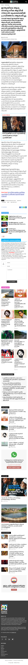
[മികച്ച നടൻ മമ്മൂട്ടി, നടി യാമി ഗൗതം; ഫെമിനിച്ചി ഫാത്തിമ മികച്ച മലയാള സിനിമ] (4, 569)
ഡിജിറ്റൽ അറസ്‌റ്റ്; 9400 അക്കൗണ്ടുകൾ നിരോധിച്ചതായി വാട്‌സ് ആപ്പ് (17, 218)
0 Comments (4, 207)
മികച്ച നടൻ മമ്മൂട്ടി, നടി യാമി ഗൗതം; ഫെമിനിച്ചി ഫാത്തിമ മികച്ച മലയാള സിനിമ (17, 569)
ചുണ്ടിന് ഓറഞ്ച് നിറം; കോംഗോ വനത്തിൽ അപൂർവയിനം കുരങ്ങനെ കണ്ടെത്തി (14, 379)
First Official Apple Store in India (10, 200)
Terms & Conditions (8, 660)
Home (2, 5)
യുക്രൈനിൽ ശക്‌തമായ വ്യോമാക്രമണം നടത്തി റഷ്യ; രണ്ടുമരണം (5, 302)
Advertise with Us (4, 654)
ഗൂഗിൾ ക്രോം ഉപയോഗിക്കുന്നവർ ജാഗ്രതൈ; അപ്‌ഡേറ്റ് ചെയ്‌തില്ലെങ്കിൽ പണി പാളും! (17, 231)
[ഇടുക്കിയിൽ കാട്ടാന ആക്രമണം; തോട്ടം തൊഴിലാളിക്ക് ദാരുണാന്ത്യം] (7, 334)
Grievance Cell (3, 651)
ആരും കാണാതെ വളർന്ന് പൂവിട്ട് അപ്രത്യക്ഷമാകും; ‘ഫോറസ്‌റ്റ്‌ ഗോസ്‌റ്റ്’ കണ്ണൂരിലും (14, 393)
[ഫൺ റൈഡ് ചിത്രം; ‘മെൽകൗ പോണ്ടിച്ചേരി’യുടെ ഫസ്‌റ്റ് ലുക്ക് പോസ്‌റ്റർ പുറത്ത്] (4, 546)
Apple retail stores (14, 202)
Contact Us (13, 632)
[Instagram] (5, 639)
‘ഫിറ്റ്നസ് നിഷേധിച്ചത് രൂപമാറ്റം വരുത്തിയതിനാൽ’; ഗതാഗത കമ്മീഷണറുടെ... (20, 303)
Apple (8, 202)
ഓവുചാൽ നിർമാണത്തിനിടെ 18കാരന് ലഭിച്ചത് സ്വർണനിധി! (12, 384)
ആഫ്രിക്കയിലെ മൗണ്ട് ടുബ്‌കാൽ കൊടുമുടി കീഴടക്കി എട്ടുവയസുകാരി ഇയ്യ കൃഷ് (14, 398)
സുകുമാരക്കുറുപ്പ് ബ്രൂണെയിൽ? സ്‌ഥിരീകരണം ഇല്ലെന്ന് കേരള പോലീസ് (6, 323)
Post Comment (12, 281)
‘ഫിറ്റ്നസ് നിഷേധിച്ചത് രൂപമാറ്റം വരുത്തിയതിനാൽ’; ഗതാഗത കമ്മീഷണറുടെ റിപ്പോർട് (17, 419)
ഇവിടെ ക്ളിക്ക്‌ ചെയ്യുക (14, 467)
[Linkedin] (9, 639)
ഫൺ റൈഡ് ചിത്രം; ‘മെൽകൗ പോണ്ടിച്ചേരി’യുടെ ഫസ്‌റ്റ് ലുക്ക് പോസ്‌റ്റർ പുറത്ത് (18, 545)
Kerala (2, 647)
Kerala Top (16, 328)
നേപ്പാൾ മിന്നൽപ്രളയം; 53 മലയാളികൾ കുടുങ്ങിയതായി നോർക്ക (19, 343)
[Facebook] (2, 639)
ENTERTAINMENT (6, 533)
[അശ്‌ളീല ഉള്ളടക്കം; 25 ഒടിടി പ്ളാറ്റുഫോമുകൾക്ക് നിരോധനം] (4, 224)
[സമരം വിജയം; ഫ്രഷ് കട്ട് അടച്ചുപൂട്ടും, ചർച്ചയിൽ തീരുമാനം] (4, 444)
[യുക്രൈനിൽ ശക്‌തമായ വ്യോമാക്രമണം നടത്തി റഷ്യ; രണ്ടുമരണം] (7, 293)
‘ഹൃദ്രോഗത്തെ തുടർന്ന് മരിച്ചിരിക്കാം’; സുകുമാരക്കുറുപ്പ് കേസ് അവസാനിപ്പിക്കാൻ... (20, 363)
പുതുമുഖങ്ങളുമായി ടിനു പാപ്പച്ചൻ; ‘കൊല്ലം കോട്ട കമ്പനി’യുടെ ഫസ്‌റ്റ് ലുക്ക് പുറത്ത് (16, 554)
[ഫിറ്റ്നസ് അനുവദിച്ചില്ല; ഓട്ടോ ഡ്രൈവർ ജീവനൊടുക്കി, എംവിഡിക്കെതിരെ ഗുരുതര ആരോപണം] (20, 314)
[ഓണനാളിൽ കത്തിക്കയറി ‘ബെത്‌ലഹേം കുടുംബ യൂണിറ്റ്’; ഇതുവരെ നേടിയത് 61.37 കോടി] (4, 537)
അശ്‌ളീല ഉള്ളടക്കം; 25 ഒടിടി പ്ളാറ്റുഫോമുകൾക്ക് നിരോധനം (17, 223)
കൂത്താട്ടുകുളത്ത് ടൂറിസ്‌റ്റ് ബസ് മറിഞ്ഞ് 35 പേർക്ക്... (7, 360)
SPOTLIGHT (5, 476)
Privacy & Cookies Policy (18, 660)
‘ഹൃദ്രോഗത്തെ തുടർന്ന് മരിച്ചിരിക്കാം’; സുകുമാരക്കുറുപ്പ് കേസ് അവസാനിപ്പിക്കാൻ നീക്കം (16, 436)
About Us (2, 652)
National (2, 648)
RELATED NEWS (5, 213)
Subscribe (14, 589)
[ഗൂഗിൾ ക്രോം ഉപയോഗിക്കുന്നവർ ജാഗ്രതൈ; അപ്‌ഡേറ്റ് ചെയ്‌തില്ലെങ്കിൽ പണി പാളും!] (4, 230)
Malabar (2, 645)
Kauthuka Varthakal (5, 522)
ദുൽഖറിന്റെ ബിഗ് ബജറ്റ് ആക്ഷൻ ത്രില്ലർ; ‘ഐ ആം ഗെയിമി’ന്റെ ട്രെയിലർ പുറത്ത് (18, 562)
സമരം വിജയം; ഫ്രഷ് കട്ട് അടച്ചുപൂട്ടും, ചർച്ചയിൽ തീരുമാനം (16, 444)
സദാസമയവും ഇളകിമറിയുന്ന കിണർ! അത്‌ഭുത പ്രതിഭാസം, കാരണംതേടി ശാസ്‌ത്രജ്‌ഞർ (14, 388)
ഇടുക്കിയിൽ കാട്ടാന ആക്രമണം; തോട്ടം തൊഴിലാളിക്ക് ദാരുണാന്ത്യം (7, 342)
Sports (2, 650)
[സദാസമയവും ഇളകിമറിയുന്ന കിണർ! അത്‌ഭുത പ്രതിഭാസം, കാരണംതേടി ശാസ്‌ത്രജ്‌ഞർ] (14, 513)
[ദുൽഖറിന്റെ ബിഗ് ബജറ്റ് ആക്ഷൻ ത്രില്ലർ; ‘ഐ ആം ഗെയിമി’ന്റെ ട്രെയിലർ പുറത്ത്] (4, 562)
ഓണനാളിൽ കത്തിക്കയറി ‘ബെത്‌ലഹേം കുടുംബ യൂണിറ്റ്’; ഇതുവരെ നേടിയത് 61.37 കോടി (17, 538)
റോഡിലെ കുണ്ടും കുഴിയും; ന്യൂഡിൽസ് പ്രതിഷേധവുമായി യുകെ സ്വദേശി (13, 194)
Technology (7, 5)
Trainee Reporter (7, 39)
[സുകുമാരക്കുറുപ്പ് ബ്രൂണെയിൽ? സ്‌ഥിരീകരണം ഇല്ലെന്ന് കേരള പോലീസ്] (7, 314)
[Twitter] (12, 639)
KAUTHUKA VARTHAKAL (7, 374)
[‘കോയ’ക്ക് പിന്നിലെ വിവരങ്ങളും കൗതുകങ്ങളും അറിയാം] (14, 487)
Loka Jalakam (3, 306)
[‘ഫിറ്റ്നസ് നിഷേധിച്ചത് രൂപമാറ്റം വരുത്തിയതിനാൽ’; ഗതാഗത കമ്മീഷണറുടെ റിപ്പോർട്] (20, 293)
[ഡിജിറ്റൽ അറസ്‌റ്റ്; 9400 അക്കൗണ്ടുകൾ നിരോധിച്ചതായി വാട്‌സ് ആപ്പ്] (4, 218)
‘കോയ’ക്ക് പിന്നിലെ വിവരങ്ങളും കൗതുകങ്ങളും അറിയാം (11, 498)
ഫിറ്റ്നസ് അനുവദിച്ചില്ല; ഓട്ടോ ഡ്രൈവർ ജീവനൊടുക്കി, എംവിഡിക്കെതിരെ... (20, 323)
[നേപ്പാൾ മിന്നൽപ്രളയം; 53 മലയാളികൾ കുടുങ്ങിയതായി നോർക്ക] (20, 334)
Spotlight (3, 495)
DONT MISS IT (5, 407)
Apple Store (19, 200)
